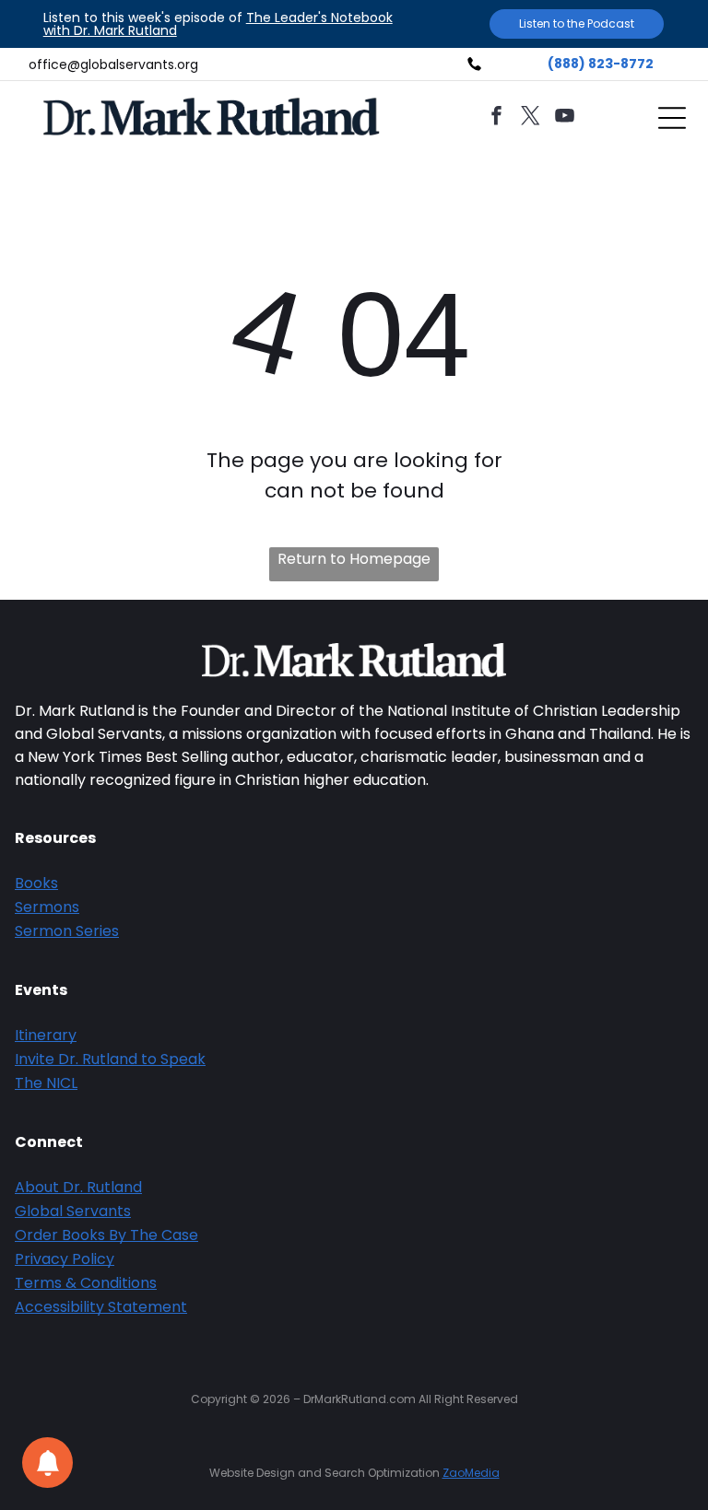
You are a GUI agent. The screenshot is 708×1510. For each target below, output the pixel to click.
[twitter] (531, 118)
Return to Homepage (354, 558)
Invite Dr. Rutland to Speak (110, 1059)
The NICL (46, 1083)
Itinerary (46, 1035)
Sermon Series (67, 931)
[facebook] (497, 118)
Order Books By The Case (106, 1235)
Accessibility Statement (101, 1306)
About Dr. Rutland (78, 1187)
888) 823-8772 (604, 63)
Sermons (47, 907)
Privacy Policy (64, 1259)
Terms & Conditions (86, 1282)
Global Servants (73, 1211)
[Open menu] (672, 118)
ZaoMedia (471, 1473)
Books (36, 883)
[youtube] (565, 118)
